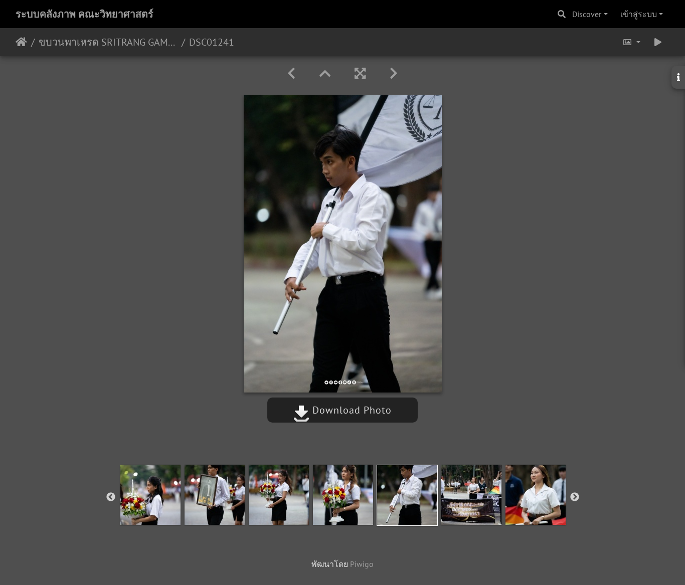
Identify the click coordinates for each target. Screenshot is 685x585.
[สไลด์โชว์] (657, 42)
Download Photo (350, 410)
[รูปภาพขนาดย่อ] (324, 73)
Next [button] (575, 497)
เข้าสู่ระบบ (638, 14)
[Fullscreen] (360, 73)
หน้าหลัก (21, 42)
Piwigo (362, 564)
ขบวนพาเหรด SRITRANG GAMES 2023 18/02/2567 (108, 42)
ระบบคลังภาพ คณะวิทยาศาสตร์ (84, 14)
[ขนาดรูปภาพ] (631, 42)
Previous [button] (111, 497)
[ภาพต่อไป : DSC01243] (394, 73)
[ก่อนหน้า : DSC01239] (291, 73)
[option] (150, 495)
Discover (586, 14)
